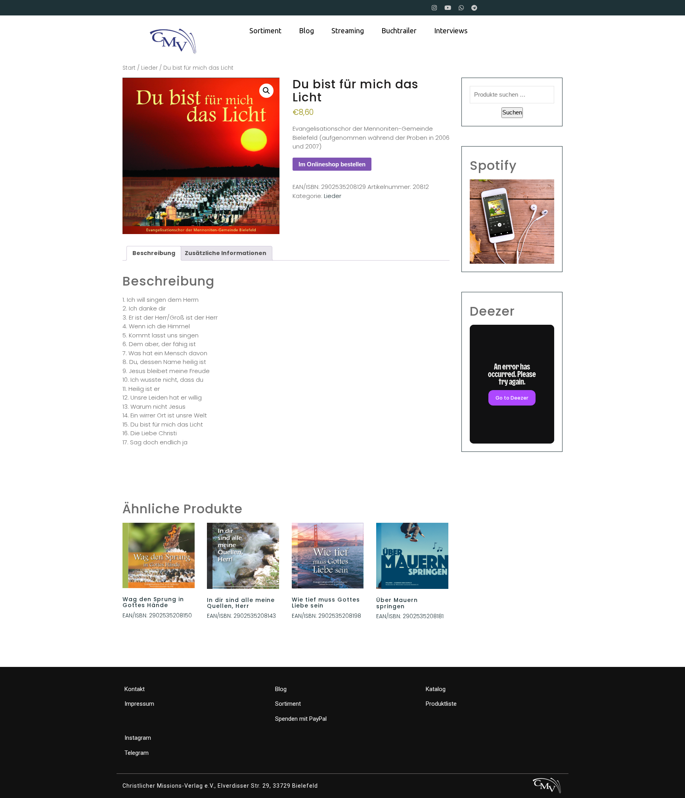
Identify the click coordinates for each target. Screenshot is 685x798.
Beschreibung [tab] (153, 253)
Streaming (347, 30)
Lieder (149, 68)
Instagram (137, 737)
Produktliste (441, 703)
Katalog (436, 689)
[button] (266, 91)
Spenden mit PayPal (301, 718)
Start (129, 68)
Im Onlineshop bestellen (331, 164)
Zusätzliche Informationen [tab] (225, 253)
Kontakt (134, 689)
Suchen (512, 112)
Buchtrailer (399, 30)
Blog (306, 30)
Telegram (136, 752)
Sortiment (265, 30)
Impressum (139, 703)
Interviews (450, 30)
